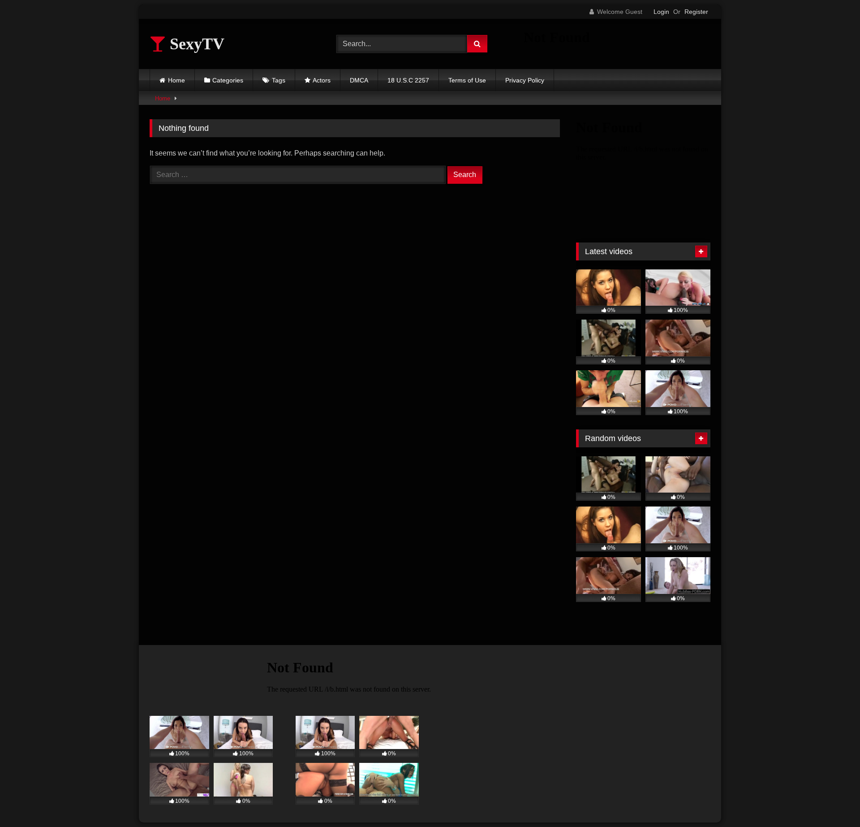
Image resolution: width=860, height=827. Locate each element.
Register (696, 11)
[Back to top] (832, 800)
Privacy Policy (524, 80)
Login (661, 11)
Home (176, 80)
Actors (322, 80)
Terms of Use (467, 80)
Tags (278, 80)
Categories (227, 80)
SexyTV (195, 44)
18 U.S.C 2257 (408, 80)
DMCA (359, 80)
